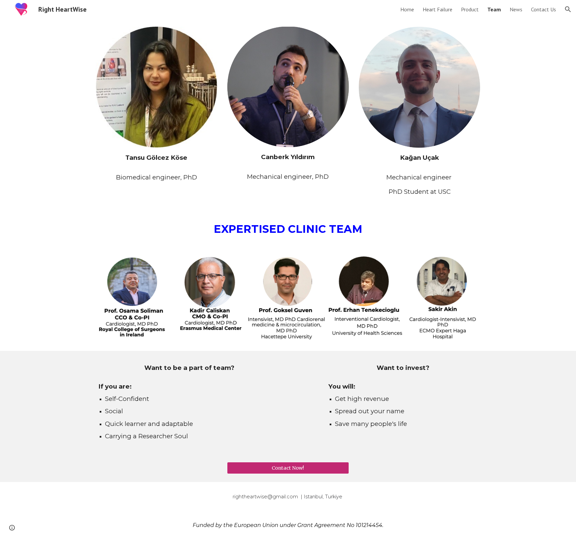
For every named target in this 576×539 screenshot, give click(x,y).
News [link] (516, 9)
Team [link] (494, 9)
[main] (156, 157)
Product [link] (470, 9)
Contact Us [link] (543, 9)
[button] (568, 9)
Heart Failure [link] (437, 9)
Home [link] (407, 9)
